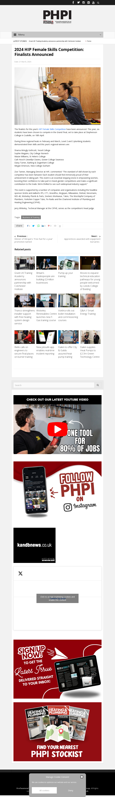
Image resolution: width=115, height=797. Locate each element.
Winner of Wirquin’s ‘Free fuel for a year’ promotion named (33, 239)
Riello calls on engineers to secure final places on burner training (24, 351)
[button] (81, 776)
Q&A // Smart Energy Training (88, 312)
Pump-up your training (65, 274)
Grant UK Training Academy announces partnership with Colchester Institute (45, 41)
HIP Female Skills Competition (52, 129)
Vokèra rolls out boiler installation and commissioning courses (68, 315)
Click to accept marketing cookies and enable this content (57, 598)
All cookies (44, 790)
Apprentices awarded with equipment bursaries (82, 239)
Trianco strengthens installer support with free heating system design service (24, 317)
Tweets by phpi (57, 598)
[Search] (98, 385)
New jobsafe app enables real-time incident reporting (45, 350)
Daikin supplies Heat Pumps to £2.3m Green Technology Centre (90, 351)
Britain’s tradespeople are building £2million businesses (45, 277)
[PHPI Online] (57, 16)
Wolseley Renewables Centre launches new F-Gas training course (46, 315)
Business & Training (31, 217)
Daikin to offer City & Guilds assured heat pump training (67, 351)
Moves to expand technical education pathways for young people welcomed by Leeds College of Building (90, 281)
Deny (70, 790)
